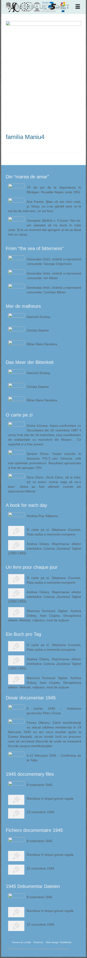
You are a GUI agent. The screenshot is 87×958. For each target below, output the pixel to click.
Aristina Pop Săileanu (42, 516)
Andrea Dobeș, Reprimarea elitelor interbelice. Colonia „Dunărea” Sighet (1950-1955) (44, 548)
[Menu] (78, 7)
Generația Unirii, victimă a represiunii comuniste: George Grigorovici (54, 261)
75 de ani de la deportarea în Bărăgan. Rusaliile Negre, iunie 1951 (54, 190)
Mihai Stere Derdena (42, 344)
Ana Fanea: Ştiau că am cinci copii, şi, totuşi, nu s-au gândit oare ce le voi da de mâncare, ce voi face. (44, 206)
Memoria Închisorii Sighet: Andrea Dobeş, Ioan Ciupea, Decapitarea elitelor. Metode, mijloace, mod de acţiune (44, 615)
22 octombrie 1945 (40, 812)
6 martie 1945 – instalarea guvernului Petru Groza (54, 711)
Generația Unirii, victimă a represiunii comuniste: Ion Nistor (54, 275)
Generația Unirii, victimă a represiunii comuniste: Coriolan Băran (54, 290)
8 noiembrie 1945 (39, 785)
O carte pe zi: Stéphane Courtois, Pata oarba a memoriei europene (54, 532)
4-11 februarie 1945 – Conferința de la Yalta (54, 758)
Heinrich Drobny (38, 317)
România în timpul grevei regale (50, 798)
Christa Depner (38, 330)
